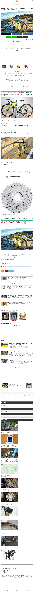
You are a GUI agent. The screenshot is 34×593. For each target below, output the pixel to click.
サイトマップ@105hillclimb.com (28, 590)
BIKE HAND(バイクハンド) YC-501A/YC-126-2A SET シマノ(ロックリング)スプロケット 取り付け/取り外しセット (19, 255)
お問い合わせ (6, 590)
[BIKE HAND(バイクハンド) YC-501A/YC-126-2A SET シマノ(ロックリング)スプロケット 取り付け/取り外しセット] (4, 255)
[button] (22, 37)
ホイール (3, 323)
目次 (16, 71)
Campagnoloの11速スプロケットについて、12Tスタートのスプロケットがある (14, 79)
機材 (10, 323)
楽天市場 (6, 259)
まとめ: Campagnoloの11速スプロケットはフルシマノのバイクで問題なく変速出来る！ (15, 80)
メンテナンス (6, 323)
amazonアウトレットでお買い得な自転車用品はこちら (9, 311)
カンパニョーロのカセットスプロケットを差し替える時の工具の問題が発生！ (14, 75)
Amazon (3, 259)
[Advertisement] (17, 45)
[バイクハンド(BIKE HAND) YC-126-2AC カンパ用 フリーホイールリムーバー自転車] (4, 266)
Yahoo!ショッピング (11, 259)
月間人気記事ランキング (17, 590)
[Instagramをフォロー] (17, 581)
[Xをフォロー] (16, 581)
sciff (17, 567)
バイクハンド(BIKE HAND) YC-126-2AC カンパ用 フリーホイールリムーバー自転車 (19, 267)
